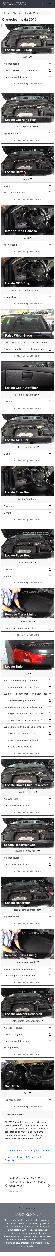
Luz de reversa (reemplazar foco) (21, 740)
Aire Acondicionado (26, 126)
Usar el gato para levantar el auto (21, 628)
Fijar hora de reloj (13, 1100)
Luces (26, 673)
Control (7, 512)
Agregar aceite (11, 63)
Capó (26, 237)
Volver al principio (27, 1212)
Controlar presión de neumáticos (20, 975)
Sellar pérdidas (11, 1047)
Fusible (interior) (26, 499)
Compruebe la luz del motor (26, 290)
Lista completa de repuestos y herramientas (27, 1150)
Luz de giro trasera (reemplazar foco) (23, 720)
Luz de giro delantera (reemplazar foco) (24, 713)
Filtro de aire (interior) (26, 394)
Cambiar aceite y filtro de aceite (20, 70)
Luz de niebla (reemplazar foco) (20, 733)
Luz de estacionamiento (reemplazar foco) (25, 693)
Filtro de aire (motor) (26, 447)
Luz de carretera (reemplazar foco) (22, 687)
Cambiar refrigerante (14, 1034)
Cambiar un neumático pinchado (20, 969)
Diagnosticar (10, 297)
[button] (6, 1187)
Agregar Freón (11, 133)
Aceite (26, 57)
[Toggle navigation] (47, 3)
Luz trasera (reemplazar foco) (19, 746)
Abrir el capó (10, 244)
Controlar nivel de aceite (16, 77)
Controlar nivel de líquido (17, 805)
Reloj (26, 1093)
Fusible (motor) (26, 562)
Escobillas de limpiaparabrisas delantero (26, 342)
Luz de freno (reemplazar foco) (20, 700)
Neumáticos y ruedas (26, 962)
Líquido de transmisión (26, 851)
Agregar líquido (11, 857)
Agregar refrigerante (14, 1027)
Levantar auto (26, 621)
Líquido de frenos (26, 792)
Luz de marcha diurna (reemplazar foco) (24, 726)
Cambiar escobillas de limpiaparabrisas (24, 349)
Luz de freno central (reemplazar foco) (23, 707)
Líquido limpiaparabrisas (26, 909)
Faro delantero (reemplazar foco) (21, 680)
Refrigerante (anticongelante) (26, 1021)
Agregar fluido (11, 799)
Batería (26, 179)
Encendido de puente (14, 192)
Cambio (8, 185)
